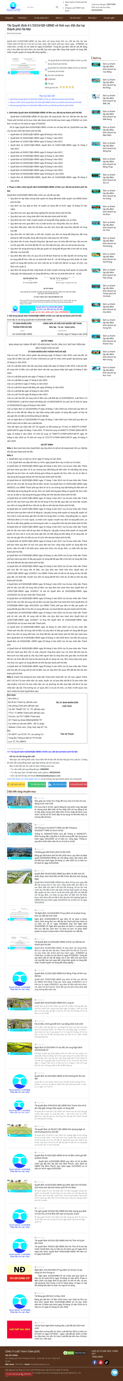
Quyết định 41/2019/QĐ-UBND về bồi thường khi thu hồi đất (60, 1077)
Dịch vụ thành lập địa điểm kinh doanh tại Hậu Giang (109, 273)
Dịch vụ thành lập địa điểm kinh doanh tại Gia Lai (109, 178)
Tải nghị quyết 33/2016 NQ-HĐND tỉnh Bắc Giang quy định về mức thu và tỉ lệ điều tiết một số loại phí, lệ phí (61, 1212)
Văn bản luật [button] (75, 18)
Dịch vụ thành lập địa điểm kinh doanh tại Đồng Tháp (109, 162)
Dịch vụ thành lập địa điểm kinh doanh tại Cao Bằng (109, 67)
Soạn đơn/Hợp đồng (78, 784)
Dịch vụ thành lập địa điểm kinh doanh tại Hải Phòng (109, 257)
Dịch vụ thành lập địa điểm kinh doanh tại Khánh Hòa (109, 339)
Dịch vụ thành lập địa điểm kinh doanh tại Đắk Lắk (109, 99)
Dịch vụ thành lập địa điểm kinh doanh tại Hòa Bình (109, 308)
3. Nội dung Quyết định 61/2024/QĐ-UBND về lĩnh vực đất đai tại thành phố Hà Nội (41, 105)
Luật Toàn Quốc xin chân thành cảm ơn (23, 779)
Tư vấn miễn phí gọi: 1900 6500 (19, 1374)
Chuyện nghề (109, 18)
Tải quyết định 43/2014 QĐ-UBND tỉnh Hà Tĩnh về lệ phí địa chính (59, 1241)
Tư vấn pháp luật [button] (41, 18)
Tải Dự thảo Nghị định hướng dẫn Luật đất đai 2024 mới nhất (60, 1327)
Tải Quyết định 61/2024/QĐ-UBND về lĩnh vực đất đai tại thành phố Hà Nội (60, 943)
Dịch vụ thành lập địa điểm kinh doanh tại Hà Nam (109, 210)
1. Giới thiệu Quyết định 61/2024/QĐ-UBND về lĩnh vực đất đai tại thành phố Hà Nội (41, 99)
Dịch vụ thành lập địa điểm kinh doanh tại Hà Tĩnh (109, 226)
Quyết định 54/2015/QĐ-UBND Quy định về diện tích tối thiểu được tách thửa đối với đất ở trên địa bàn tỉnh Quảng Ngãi (61, 876)
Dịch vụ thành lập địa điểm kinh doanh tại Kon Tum (109, 371)
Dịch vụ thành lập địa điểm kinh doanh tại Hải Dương (109, 242)
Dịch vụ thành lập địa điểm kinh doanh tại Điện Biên (109, 131)
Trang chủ (9, 18)
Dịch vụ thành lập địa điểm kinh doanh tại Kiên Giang (109, 355)
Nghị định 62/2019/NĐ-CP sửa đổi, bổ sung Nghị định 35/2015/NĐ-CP (58, 1048)
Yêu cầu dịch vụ (59, 784)
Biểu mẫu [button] (92, 18)
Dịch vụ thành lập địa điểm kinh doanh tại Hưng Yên (109, 323)
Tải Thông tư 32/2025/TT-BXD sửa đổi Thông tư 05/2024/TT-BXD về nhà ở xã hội (56, 829)
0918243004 (97, 10)
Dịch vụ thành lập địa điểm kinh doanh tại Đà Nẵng (109, 83)
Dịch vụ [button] (59, 18)
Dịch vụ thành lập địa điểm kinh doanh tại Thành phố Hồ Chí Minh (109, 290)
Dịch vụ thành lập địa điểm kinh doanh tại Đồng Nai (109, 147)
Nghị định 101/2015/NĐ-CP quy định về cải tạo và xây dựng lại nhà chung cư (58, 1271)
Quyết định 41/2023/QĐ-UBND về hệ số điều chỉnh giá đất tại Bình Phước (60, 1156)
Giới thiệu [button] (22, 18)
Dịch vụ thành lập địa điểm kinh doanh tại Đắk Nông (109, 115)
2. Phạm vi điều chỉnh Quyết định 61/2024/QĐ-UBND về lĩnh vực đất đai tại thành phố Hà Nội (45, 102)
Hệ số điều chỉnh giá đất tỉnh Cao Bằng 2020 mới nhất (59, 1023)
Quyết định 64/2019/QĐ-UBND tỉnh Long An (54, 1002)
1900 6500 (111, 4)
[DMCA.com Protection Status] (76, 1352)
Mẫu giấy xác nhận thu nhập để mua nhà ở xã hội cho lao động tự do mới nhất (60, 802)
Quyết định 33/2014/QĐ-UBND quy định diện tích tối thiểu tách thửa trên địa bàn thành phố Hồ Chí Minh (61, 1186)
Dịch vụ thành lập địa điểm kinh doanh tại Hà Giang (109, 194)
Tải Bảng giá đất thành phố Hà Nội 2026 (52, 852)
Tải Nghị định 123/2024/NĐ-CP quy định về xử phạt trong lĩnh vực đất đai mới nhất (60, 914)
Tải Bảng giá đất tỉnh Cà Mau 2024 (50, 1296)
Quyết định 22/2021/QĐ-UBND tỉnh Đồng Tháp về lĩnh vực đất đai (61, 974)
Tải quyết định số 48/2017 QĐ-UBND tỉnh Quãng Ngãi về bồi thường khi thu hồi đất (60, 1130)
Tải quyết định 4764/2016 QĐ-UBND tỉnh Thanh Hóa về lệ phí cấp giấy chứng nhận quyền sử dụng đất (60, 1106)
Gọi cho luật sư (17, 784)
